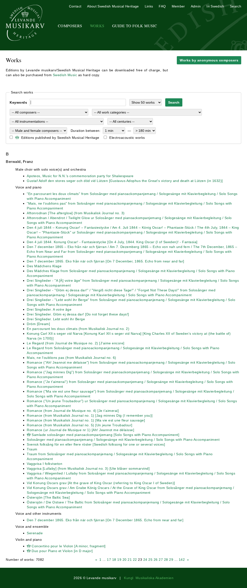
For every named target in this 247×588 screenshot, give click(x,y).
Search (235, 6)
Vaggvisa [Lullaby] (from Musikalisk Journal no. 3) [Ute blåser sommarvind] (88, 468)
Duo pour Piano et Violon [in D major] (62, 551)
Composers (70, 25)
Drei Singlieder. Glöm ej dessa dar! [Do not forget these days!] (78, 314)
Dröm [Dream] (38, 324)
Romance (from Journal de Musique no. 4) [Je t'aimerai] (73, 411)
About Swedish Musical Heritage (113, 6)
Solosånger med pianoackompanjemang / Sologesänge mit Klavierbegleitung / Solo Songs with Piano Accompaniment (123, 439)
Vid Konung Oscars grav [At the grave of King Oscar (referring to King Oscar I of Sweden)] (101, 483)
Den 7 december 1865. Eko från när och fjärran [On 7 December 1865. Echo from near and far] (105, 520)
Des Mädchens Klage (44, 266)
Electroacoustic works (127, 138)
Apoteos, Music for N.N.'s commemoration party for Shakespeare (80, 176)
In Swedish (215, 6)
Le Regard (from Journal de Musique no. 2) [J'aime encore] (75, 343)
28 (166, 559)
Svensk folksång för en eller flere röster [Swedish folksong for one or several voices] (96, 444)
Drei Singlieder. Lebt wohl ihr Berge (56, 319)
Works (97, 25)
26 (156, 559)
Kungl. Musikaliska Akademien (148, 578)
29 (171, 559)
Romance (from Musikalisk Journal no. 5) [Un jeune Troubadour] (79, 425)
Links (149, 6)
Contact (75, 6)
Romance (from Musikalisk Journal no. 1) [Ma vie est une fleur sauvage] (86, 420)
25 (150, 559)
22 (135, 559)
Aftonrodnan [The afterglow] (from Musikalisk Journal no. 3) (76, 213)
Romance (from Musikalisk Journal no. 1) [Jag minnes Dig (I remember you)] (90, 415)
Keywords (18, 102)
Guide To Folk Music (134, 25)
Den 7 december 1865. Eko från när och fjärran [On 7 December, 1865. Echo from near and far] (105, 261)
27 (161, 559)
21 (130, 559)
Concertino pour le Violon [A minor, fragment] (69, 546)
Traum (32, 449)
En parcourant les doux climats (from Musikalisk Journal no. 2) (78, 329)
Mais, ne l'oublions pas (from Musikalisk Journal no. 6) (71, 358)
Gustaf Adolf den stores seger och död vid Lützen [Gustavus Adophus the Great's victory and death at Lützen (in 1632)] (125, 181)
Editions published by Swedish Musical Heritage (59, 138)
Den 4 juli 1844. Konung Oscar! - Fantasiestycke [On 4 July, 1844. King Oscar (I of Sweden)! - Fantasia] (112, 242)
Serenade (35, 533)
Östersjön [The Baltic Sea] (48, 497)
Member (178, 6)
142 (182, 559)
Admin (196, 6)
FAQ (162, 6)
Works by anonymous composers (209, 60)
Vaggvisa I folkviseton (44, 464)
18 (114, 559)
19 (119, 559)
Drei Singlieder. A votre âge (49, 309)
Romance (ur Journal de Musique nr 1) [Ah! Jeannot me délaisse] (80, 430)
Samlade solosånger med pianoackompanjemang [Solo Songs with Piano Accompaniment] (105, 435)
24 (145, 559)
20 (125, 559)
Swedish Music (65, 75)
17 (109, 559)
